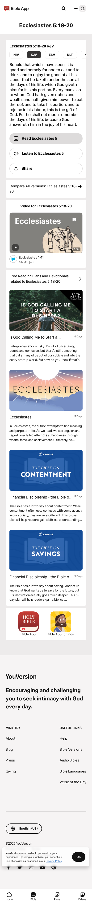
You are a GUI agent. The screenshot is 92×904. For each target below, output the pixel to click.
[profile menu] (79, 8)
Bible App (29, 634)
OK (78, 857)
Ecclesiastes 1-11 (35, 257)
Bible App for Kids (61, 634)
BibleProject (26, 262)
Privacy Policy (54, 861)
